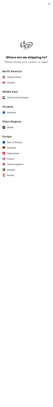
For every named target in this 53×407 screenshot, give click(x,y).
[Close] (50, 2)
